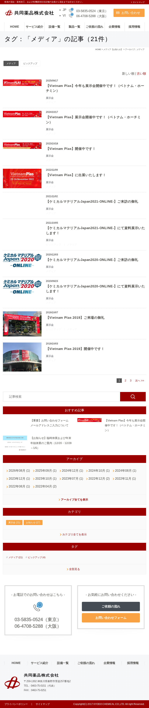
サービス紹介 (34, 26)
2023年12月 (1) (19, 478)
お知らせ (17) (33, 522)
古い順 (141, 73)
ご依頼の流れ (94, 26)
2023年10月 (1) (45, 478)
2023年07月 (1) (72, 478)
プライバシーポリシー (16, 704)
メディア (11, 63)
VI (64, 15)
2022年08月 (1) (19, 486)
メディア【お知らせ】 (113, 49)
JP (64, 9)
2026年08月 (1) (19, 470)
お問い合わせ (130, 12)
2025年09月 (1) (45, 470)
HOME (14, 26)
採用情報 (134, 26)
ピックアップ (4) (36, 557)
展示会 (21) (14, 522)
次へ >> (139, 380)
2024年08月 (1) (125, 470)
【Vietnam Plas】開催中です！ (71, 149)
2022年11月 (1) (125, 478)
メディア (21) (16, 557)
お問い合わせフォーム (110, 617)
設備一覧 (54, 26)
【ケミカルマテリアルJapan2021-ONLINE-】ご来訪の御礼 (92, 201)
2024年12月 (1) (72, 470)
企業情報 (114, 26)
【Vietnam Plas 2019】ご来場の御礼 (75, 318)
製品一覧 (74, 26)
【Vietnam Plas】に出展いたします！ (76, 175)
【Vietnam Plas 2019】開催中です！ (75, 349)
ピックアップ (30, 63)
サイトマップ (139, 2)
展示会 (50, 97)
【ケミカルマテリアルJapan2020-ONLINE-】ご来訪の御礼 (92, 260)
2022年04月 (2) (45, 486)
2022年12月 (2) (99, 478)
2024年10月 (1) (99, 470)
